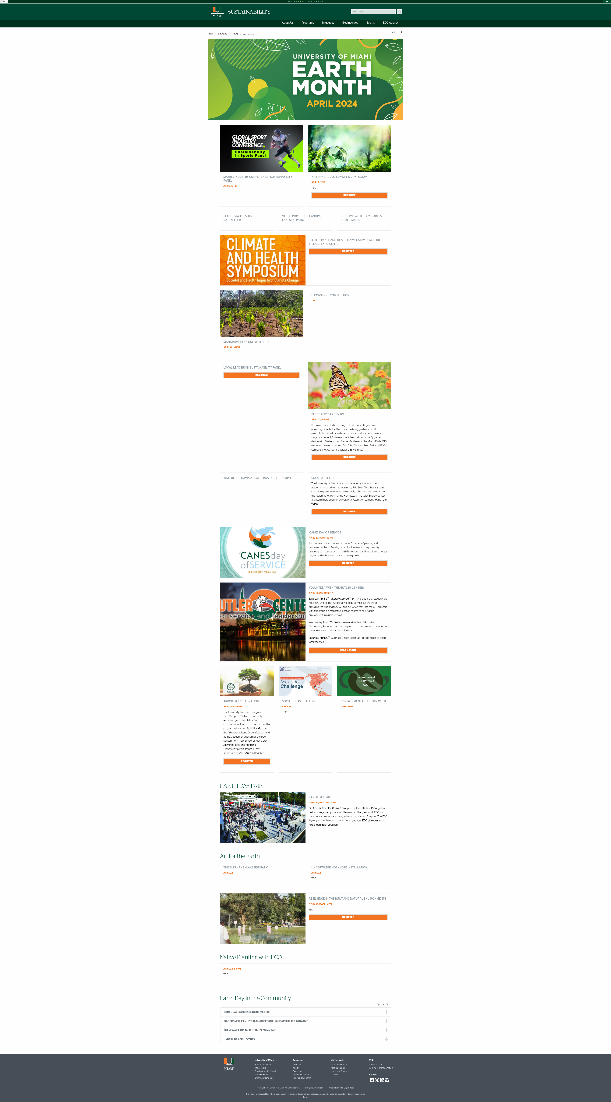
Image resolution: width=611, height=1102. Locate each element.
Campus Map (375, 1065)
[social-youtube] (382, 1080)
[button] (604, 1093)
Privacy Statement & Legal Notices (341, 1088)
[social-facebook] (372, 1080)
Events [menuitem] (370, 22)
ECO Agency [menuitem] (390, 22)
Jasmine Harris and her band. (239, 745)
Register (349, 195)
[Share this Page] (400, 32)
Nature (235, 34)
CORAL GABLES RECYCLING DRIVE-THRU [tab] (247, 1012)
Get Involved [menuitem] (350, 22)
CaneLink (297, 1071)
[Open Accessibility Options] (4, 1)
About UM (297, 1065)
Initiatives (222, 34)
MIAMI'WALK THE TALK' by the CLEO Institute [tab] (250, 1030)
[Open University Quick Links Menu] (607, 1)
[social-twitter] (376, 1080)
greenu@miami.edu (264, 1078)
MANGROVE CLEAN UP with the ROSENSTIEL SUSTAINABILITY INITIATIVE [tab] (266, 1021)
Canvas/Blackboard (302, 1078)
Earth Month (249, 34)
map (359, 449)
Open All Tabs (383, 1004)
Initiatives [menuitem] (328, 22)
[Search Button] (399, 11)
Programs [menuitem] (308, 22)
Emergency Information (314, 1088)
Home (210, 34)
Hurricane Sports (339, 1071)
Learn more (348, 650)
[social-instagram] (387, 1080)
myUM (296, 1068)
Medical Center (338, 1068)
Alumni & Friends (339, 1065)
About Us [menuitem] (287, 22)
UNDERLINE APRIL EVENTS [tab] (239, 1039)
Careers (334, 1075)
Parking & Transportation (381, 1068)
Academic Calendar (302, 1075)
